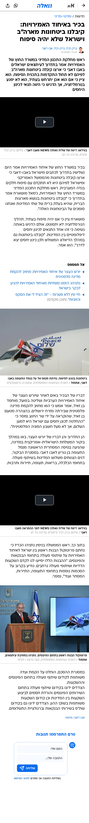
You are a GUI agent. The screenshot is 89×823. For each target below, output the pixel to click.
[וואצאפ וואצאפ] (16, 6)
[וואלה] (44, 6)
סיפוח (68, 718)
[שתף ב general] (7, 5)
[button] (71, 5)
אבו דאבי (79, 718)
